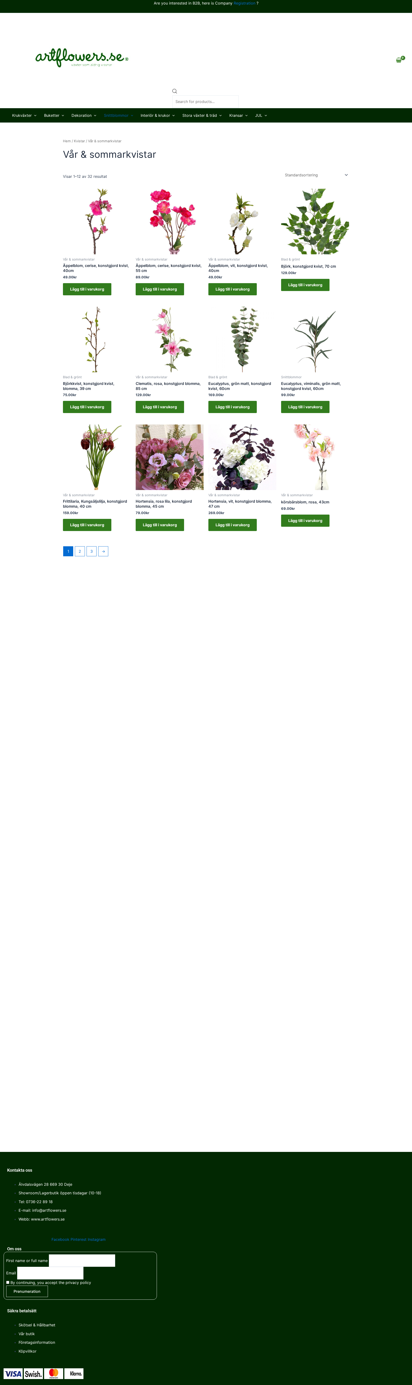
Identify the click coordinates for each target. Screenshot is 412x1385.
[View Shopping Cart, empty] (399, 60)
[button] (34, 115)
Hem (67, 141)
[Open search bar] (174, 85)
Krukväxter (22, 115)
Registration (244, 3)
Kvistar (79, 141)
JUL (258, 115)
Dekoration (82, 115)
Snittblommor (116, 115)
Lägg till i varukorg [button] (87, 289)
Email (11, 1273)
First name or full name (27, 1260)
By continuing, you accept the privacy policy (50, 1282)
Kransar (236, 115)
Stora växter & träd (199, 115)
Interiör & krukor (155, 115)
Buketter (51, 115)
